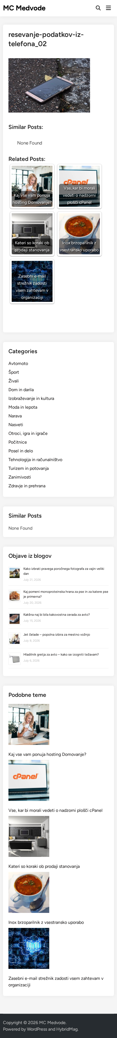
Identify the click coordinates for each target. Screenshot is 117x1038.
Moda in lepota (22, 407)
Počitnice (17, 442)
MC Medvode (24, 8)
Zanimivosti (19, 477)
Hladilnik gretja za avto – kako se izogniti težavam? (61, 654)
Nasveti (15, 424)
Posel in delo (20, 450)
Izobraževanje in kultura (31, 398)
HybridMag (67, 1029)
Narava (15, 415)
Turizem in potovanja (28, 468)
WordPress (37, 1029)
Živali (13, 381)
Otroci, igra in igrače (28, 433)
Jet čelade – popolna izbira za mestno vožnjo (56, 634)
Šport (13, 372)
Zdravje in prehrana (26, 485)
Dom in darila (21, 389)
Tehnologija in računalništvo (35, 459)
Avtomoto (18, 363)
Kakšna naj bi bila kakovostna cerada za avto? (56, 615)
